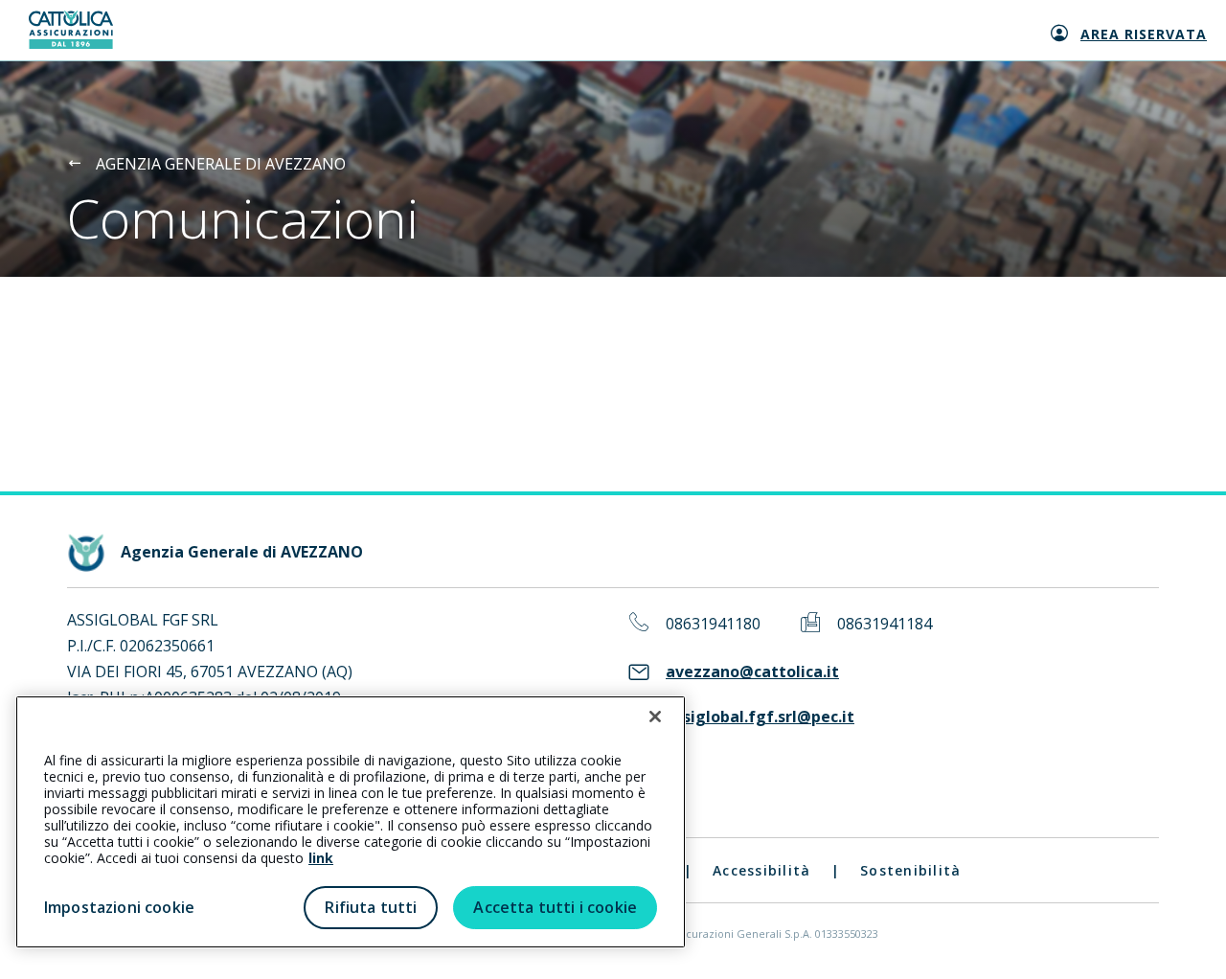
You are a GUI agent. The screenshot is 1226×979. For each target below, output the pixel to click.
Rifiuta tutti (371, 907)
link (320, 858)
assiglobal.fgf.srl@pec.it (760, 717)
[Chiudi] (655, 716)
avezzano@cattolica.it (752, 672)
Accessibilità (761, 870)
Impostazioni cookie (119, 907)
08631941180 (713, 624)
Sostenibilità (910, 870)
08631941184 (884, 624)
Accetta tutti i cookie (555, 907)
